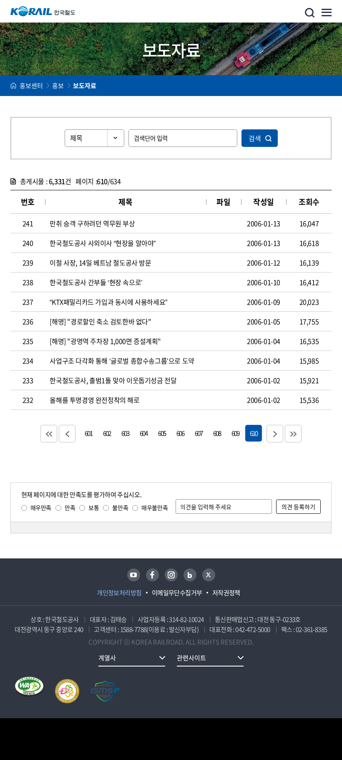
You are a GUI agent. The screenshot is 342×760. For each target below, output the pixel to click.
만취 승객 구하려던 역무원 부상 (92, 223)
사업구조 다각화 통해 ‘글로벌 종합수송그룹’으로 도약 (122, 361)
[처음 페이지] (48, 433)
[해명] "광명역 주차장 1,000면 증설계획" (105, 341)
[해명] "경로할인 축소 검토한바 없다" (100, 321)
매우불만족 (154, 507)
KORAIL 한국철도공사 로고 (42, 11)
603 (125, 433)
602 (107, 433)
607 (198, 433)
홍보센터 (31, 85)
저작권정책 (226, 592)
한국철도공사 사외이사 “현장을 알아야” (103, 243)
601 (88, 433)
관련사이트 (191, 657)
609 (235, 433)
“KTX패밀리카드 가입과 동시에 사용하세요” (108, 302)
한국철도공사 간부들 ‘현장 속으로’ (96, 282)
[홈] (13, 85)
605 (162, 433)
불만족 (120, 507)
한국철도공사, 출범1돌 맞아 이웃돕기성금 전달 (113, 380)
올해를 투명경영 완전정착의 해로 (94, 400)
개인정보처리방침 (119, 592)
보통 (93, 507)
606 (180, 433)
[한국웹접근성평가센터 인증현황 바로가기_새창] (29, 691)
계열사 (107, 657)
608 (217, 433)
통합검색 (309, 13)
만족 (70, 507)
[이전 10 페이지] (67, 433)
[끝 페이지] (293, 433)
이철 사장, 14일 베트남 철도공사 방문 (100, 263)
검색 (255, 138)
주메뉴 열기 (327, 12)
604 (143, 433)
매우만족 (40, 507)
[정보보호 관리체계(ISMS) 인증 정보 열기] (105, 691)
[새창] (133, 574)
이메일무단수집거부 (177, 592)
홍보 (58, 85)
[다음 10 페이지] (275, 433)
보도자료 (84, 85)
